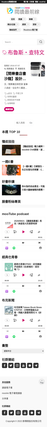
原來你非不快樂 (13, 100)
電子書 (26, 2)
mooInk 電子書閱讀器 (12, 393)
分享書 (31, 2)
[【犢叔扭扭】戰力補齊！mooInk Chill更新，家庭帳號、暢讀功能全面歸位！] (11, 150)
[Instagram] (17, 365)
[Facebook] (4, 365)
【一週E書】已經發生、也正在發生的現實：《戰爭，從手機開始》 (33, 168)
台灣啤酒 (11, 103)
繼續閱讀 (9, 109)
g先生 (9, 93)
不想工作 (19, 93)
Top (41, 383)
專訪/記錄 (11, 24)
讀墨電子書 (7, 388)
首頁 (13, 19)
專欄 (31, 19)
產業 (24, 24)
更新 (34, 24)
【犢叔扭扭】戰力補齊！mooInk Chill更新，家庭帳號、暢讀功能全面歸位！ (33, 148)
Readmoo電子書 (31, 30)
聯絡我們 (13, 30)
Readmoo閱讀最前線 (9, 2)
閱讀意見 (21, 69)
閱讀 (20, 19)
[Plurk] (29, 365)
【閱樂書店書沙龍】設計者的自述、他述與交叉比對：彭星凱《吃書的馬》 (15, 76)
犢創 (36, 2)
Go (31, 123)
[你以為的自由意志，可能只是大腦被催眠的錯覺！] (11, 190)
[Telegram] (36, 365)
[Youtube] (23, 365)
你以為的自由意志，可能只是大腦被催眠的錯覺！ (33, 188)
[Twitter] (10, 365)
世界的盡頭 (11, 97)
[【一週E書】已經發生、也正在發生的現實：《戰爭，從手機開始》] (11, 170)
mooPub (42, 2)
